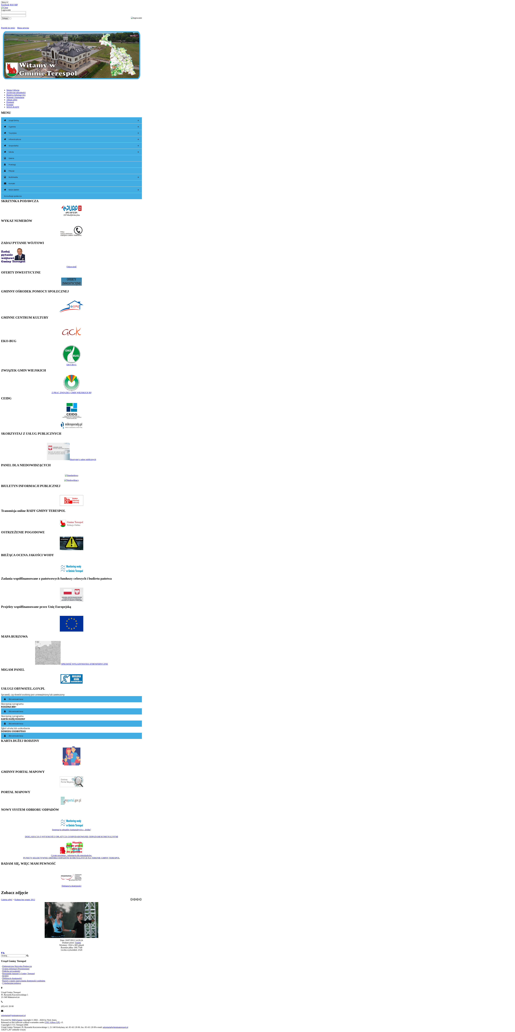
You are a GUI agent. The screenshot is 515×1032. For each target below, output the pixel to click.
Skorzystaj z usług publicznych (83, 459)
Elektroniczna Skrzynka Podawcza (17, 966)
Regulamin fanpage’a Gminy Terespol (18, 973)
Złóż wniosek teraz (16, 699)
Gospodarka (74, 145)
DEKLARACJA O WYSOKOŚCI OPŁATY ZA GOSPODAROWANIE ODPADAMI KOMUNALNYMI (71, 837)
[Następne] (137, 900)
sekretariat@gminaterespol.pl (13, 1015)
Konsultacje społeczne (13, 196)
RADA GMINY (74, 190)
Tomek (78, 943)
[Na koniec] (140, 900)
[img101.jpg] (71, 937)
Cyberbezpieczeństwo (11, 983)
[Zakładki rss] (4, 953)
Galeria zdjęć (6, 899)
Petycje (11, 171)
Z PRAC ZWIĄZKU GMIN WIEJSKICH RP (71, 392)
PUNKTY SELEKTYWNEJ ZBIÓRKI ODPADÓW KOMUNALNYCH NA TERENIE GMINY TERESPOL (71, 858)
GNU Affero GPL (52, 1022)
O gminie (74, 127)
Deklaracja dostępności (71, 886)
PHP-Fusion (17, 1020)
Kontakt (12, 183)
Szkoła (74, 152)
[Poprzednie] (134, 900)
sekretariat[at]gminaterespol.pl (115, 1027)
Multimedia (74, 177)
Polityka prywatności (11, 971)
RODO (5, 976)
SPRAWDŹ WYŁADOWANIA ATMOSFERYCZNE (84, 664)
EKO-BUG (71, 365)
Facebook (5, 5)
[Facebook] (1, 953)
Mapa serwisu (23, 28)
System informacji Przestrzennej (15, 969)
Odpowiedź (71, 267)
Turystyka (74, 133)
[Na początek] (131, 900)
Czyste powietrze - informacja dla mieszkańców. (71, 855)
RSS (12, 5)
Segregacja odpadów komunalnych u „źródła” (71, 830)
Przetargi (12, 164)
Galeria (11, 158)
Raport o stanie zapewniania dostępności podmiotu (23, 981)
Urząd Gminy (74, 120)
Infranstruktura (74, 139)
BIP (16, 5)
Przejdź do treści (8, 28)
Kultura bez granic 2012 (24, 899)
